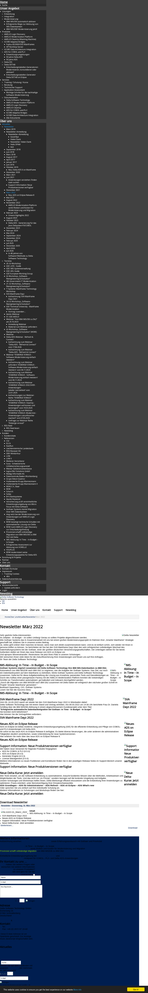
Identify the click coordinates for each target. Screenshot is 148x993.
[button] (69, 693)
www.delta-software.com (11, 941)
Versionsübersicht (10, 585)
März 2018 (10, 154)
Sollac (8, 494)
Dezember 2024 (13, 238)
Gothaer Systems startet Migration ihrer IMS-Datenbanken (21, 510)
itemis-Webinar (13, 314)
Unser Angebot (9, 8)
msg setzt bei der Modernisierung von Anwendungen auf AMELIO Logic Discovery (22, 517)
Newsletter (9, 126)
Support (5, 582)
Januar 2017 (11, 162)
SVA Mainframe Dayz (15, 294)
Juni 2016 (10, 164)
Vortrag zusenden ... (17, 311)
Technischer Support (13, 87)
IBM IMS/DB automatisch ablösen (21, 21)
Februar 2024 (12, 230)
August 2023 (11, 218)
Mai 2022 (10, 197)
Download (132, 828)
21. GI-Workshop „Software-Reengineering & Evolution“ (18, 285)
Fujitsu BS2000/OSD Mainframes (20, 44)
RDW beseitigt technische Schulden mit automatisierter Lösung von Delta (23, 523)
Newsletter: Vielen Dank (20, 142)
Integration (9, 16)
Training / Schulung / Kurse (16, 82)
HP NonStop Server (14, 47)
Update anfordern (12, 587)
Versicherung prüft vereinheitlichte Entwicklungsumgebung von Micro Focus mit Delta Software (21, 504)
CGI (7, 441)
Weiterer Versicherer (15, 461)
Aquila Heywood (13, 499)
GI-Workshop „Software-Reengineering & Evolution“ (18, 277)
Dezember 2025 (13, 245)
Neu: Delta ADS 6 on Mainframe (22, 169)
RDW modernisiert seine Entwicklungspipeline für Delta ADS (21, 553)
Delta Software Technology (18, 100)
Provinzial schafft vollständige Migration (18, 851)
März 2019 (10, 129)
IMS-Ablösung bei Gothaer (12, 846)
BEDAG (52, 856)
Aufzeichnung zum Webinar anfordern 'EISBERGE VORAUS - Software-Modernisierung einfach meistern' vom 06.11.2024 (23, 366)
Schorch (9, 491)
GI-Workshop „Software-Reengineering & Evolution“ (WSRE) (21, 330)
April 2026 (10, 248)
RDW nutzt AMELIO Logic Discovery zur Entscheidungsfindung (21, 528)
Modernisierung (11, 19)
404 (7, 576)
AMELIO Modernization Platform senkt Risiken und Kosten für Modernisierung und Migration (22, 208)
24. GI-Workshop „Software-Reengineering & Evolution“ (18, 302)
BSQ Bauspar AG (13, 451)
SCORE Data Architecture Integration (20, 49)
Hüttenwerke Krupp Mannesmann (21, 481)
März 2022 (10, 192)
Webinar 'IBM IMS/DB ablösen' (36, 841)
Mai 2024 (10, 233)
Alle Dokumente (13, 118)
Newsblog (8, 430)
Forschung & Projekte (11, 557)
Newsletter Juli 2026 (9, 844)
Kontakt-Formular (10, 568)
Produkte (6, 31)
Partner (5, 560)
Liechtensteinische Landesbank (19, 448)
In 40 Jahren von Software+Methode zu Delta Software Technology (20, 256)
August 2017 (11, 157)
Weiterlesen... (7, 825)
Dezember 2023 (13, 228)
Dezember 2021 (13, 190)
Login (4, 590)
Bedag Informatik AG (15, 473)
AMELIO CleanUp (13, 107)
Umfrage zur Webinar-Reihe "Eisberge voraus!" (20, 421)
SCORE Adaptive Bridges (14, 42)
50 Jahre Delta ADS (14, 57)
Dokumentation (11, 97)
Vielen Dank (15, 139)
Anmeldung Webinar (17, 324)
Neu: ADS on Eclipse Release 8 (21, 195)
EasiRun (9, 446)
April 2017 (10, 159)
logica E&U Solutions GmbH (18, 471)
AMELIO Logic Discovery (14, 34)
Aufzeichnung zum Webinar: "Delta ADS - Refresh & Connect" (22, 350)
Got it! (136, 989)
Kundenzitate (10, 435)
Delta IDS (8, 62)
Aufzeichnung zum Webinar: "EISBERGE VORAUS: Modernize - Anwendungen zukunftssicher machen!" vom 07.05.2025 (22, 414)
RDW (8, 489)
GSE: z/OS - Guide (13, 266)
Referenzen (9, 438)
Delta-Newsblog (7, 955)
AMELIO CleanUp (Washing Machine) (20, 39)
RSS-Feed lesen (12, 428)
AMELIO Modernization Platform (18, 36)
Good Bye (14, 137)
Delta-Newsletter (7, 950)
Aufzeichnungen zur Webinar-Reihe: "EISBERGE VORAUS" (21, 396)
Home (4, 2)
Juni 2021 (10, 177)
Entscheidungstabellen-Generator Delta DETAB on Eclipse (21, 76)
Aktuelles (6, 124)
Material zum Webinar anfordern (22, 327)
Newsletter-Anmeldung (16, 131)
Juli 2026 (10, 251)
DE (3, 601)
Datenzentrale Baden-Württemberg (21, 476)
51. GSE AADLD (12, 316)
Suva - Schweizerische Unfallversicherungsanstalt (18, 464)
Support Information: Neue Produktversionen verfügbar (20, 186)
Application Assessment (14, 90)
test (12, 147)
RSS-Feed (8, 425)
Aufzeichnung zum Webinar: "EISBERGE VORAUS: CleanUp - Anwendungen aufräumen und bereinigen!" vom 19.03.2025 (21, 404)
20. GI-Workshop (13, 263)
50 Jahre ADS (11, 59)
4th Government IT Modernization (21, 281)
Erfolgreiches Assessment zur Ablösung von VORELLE (19, 545)
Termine (8, 261)
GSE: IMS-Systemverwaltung (18, 268)
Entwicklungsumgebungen (17, 54)
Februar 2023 (12, 213)
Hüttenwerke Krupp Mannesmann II (22, 484)
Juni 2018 (10, 152)
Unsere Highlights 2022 (18, 215)
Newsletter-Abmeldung (18, 134)
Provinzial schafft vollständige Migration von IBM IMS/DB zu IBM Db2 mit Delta (21, 534)
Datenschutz (18, 920)
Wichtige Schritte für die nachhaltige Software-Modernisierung (22, 93)
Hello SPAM (15, 144)
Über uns (6, 121)
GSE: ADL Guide (12, 271)
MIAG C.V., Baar (13, 486)
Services (5, 80)
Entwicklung (9, 14)
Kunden (5, 433)
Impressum (7, 571)
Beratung (8, 85)
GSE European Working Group (19, 273)
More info (77, 989)
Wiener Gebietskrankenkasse (19, 468)
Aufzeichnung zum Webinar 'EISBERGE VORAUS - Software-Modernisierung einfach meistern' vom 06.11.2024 (23, 376)
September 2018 (13, 149)
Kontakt (5, 565)
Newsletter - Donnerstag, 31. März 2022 (18, 806)
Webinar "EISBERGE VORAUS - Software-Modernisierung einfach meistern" (21, 357)
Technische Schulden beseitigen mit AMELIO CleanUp (25, 853)
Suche (4, 5)
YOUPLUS (10, 549)
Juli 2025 (10, 243)
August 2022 (11, 200)
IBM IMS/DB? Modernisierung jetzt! (21, 29)
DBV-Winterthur (13, 453)
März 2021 (10, 175)
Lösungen (6, 11)
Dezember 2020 (13, 172)
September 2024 (13, 235)
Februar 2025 (12, 240)
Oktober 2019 (12, 167)
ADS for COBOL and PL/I (14, 52)
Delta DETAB (9, 64)
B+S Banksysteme (14, 496)
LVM (8, 456)
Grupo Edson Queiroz (15, 479)
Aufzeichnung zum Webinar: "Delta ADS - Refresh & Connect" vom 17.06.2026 (22, 344)
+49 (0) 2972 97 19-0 (16, 927)
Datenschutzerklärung (12, 579)
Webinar (10, 334)
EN (3, 603)
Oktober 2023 (12, 220)
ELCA (8, 443)
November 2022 (13, 202)
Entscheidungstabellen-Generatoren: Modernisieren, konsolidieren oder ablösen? (22, 69)
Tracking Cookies (11, 574)
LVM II (9, 458)
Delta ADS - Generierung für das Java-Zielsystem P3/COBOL (22, 224)
